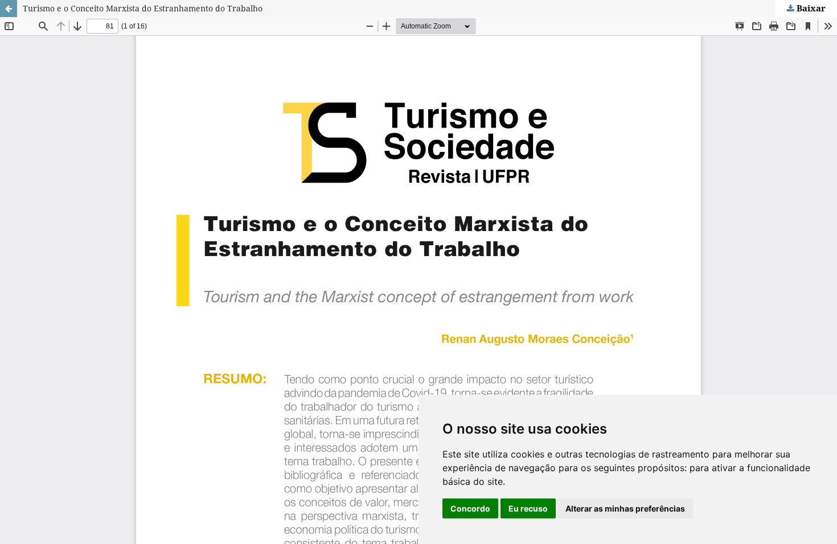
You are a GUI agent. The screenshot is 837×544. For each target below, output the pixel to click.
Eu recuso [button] (528, 508)
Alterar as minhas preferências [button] (625, 508)
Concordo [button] (470, 508)
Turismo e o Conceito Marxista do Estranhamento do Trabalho (142, 8)
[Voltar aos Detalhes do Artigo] (8, 8)
